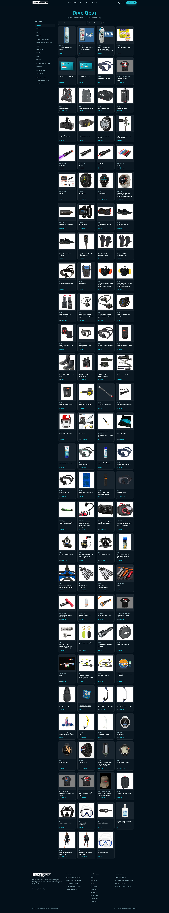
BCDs (38, 46)
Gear (81, 3)
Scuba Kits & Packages (43, 63)
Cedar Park (93, 880)
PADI (74, 3)
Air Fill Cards (40, 84)
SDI (69, 3)
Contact (94, 3)
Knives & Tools (40, 70)
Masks (38, 29)
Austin (92, 877)
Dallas (92, 883)
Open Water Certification (73, 877)
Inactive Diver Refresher (73, 889)
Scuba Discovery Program (73, 886)
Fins (37, 32)
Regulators (39, 49)
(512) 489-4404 (131, 3)
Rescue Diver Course (72, 883)
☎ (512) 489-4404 (120, 877)
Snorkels (38, 36)
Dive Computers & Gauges (44, 42)
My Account (121, 3)
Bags (37, 56)
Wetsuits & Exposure (42, 39)
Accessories (39, 73)
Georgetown (94, 886)
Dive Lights (39, 53)
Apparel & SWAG (41, 77)
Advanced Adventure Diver (74, 880)
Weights (38, 60)
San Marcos (93, 901)
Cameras (39, 66)
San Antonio (94, 898)
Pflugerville (93, 892)
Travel (88, 3)
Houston (93, 889)
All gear (38, 25)
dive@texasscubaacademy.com (124, 880)
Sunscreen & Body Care (43, 80)
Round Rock (94, 895)
